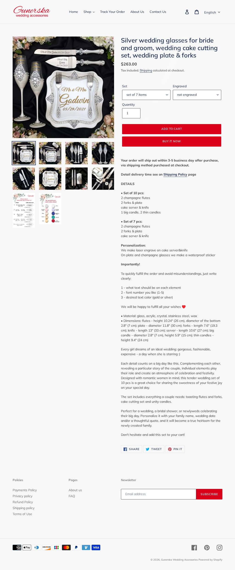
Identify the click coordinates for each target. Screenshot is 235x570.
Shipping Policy (175, 174)
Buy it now (171, 141)
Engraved (180, 86)
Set (124, 86)
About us (75, 490)
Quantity (128, 104)
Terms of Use (22, 514)
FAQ (72, 496)
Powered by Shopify (210, 559)
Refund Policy (23, 502)
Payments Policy (25, 490)
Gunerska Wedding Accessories (179, 559)
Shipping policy (23, 508)
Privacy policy (22, 496)
